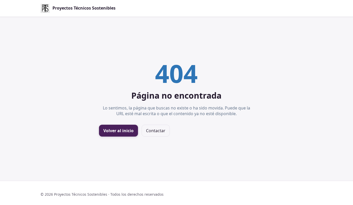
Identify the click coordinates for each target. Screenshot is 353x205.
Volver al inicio (118, 130)
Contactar (155, 130)
